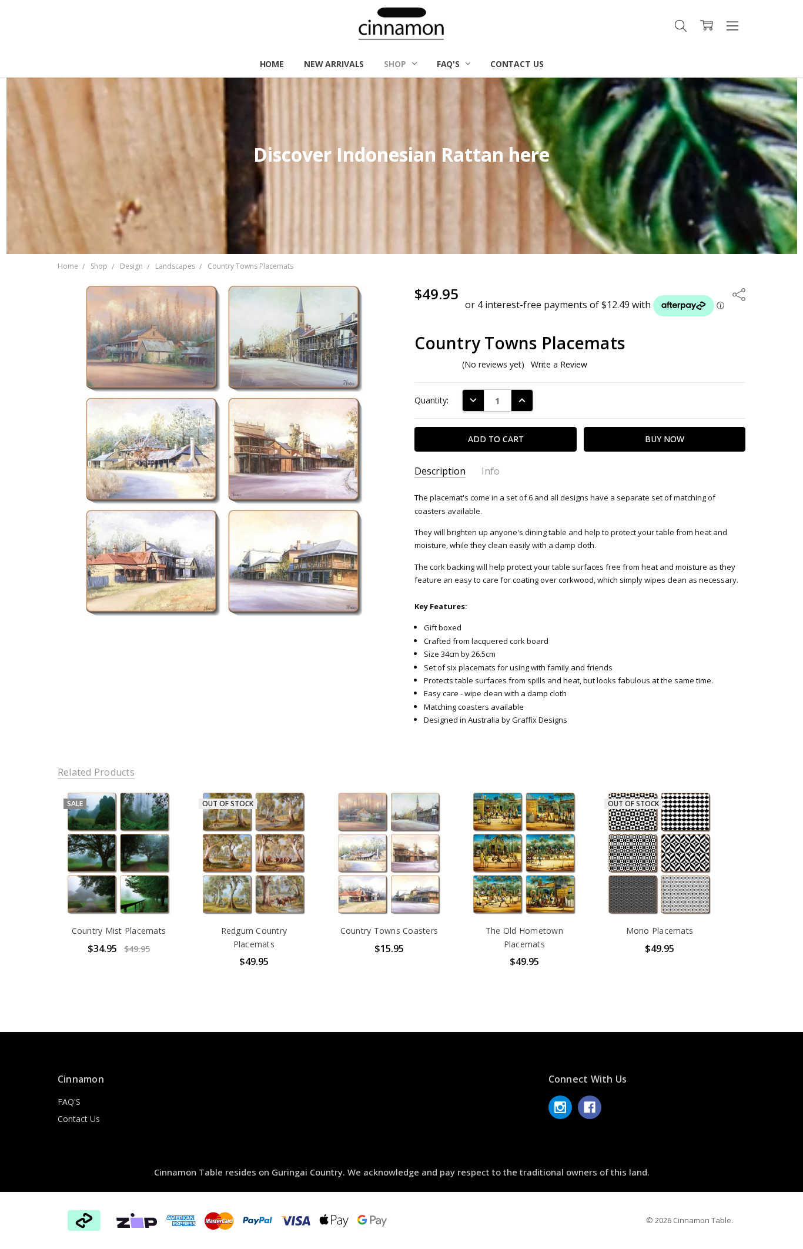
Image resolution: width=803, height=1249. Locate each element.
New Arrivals (334, 63)
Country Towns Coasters (389, 930)
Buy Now (118, 890)
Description (440, 471)
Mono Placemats (660, 930)
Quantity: (431, 400)
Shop (396, 63)
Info (490, 471)
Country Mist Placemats (119, 930)
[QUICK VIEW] (158, 813)
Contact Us (517, 63)
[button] (136, 1221)
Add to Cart (118, 864)
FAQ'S (449, 63)
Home (272, 63)
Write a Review (559, 364)
